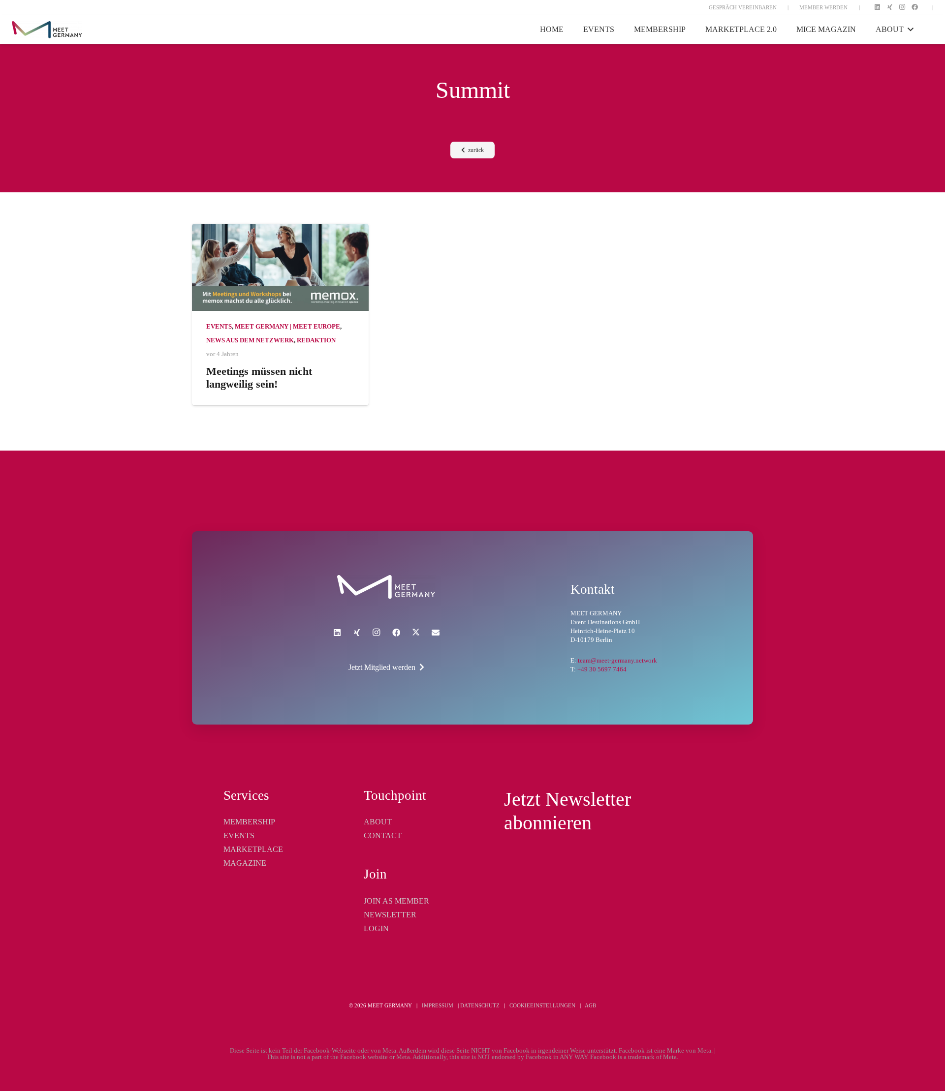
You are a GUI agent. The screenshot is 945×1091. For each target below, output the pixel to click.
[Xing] (889, 7)
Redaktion (316, 340)
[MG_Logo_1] (47, 29)
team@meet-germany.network (617, 660)
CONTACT (383, 835)
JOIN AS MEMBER (396, 901)
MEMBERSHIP (249, 822)
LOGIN (376, 928)
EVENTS (238, 835)
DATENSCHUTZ (480, 1005)
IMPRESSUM (437, 1005)
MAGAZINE (244, 863)
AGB (590, 1005)
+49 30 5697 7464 (602, 669)
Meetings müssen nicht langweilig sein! (259, 378)
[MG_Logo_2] (386, 587)
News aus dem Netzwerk (250, 340)
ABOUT (378, 822)
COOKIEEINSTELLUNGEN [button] (542, 1005)
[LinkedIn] (877, 7)
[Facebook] (915, 7)
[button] (909, 29)
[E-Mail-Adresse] (435, 632)
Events (219, 326)
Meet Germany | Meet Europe (287, 326)
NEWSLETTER (390, 914)
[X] (416, 632)
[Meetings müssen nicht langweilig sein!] (280, 267)
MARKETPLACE (253, 849)
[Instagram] (902, 7)
